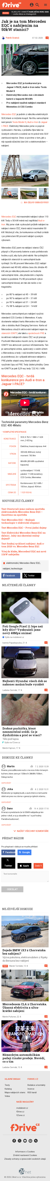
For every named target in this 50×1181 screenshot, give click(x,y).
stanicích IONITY (9, 333)
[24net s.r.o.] (25, 1173)
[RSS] (36, 1141)
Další (38, 865)
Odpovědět (6, 783)
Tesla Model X (19, 122)
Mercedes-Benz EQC (29, 563)
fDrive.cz (20, 1111)
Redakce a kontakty (36, 1085)
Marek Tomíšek (16, 966)
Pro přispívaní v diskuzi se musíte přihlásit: (19, 847)
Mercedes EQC (8, 114)
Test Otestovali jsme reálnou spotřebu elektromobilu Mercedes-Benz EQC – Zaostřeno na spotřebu (23, 511)
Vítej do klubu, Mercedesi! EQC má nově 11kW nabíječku (23, 553)
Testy (7, 1085)
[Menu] (45, 5)
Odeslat (12, 889)
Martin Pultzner (9, 1017)
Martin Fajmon (8, 748)
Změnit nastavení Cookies (25, 1155)
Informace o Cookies (25, 1151)
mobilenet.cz (22, 1108)
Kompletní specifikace (14, 432)
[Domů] (11, 5)
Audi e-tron (32, 122)
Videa (7, 1096)
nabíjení (6, 568)
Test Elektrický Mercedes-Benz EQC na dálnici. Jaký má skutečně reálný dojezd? (23, 535)
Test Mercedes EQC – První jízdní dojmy (24, 527)
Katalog (8, 1089)
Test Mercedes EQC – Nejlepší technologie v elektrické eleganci (20, 521)
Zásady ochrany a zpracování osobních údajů (25, 1159)
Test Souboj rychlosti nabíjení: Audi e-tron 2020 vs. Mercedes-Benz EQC (22, 545)
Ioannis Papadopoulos (12, 643)
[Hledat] (37, 5)
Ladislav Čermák (9, 690)
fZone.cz (20, 1115)
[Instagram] (30, 1141)
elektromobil (12, 563)
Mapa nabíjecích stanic (15, 1092)
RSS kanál (32, 1092)
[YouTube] (25, 1141)
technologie (16, 568)
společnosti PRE (36, 333)
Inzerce (31, 1089)
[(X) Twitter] (19, 1141)
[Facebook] (14, 1141)
